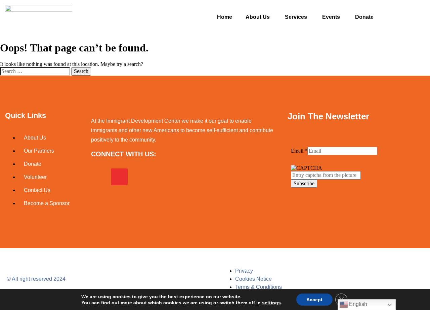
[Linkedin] (139, 176)
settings (271, 302)
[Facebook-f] (99, 176)
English (357, 304)
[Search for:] (35, 71)
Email (299, 151)
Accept (314, 299)
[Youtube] (158, 176)
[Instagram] (119, 176)
